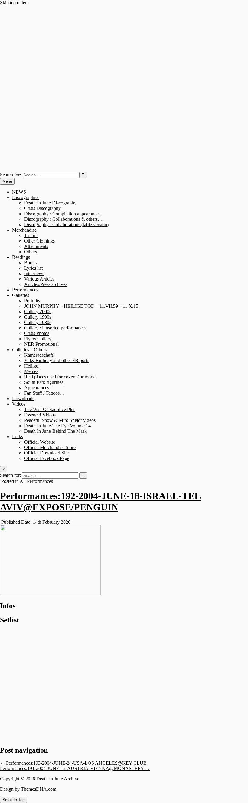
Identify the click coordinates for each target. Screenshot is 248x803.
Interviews (34, 273)
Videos (18, 403)
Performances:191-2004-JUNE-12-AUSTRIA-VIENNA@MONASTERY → (75, 768)
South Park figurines (43, 382)
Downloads (23, 398)
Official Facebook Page (46, 458)
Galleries (20, 295)
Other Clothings (39, 240)
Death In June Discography (50, 202)
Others (30, 251)
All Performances (36, 481)
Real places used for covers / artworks (60, 376)
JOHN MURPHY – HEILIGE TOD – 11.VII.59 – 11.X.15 (81, 306)
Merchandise (24, 230)
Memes (31, 371)
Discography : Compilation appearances (62, 213)
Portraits (32, 300)
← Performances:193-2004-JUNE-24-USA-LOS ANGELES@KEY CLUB (73, 763)
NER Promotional (41, 344)
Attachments (36, 246)
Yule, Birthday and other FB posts (56, 360)
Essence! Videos (40, 414)
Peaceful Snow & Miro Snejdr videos (60, 420)
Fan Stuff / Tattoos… (44, 393)
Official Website (39, 442)
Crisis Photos (36, 333)
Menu (7, 181)
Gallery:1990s (37, 317)
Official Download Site (46, 452)
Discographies (25, 197)
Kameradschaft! (39, 355)
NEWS (19, 191)
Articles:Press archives (45, 284)
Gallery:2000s (37, 311)
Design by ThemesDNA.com (28, 789)
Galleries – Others (29, 349)
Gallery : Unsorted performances (55, 327)
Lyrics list (33, 268)
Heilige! (32, 365)
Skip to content (14, 2)
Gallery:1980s (37, 322)
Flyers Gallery (37, 338)
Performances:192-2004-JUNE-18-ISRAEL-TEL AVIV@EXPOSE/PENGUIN (100, 501)
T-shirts (31, 235)
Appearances (36, 387)
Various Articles (39, 278)
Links (17, 436)
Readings (21, 257)
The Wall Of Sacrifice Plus (49, 409)
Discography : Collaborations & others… (63, 219)
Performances (25, 289)
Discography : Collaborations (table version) (66, 224)
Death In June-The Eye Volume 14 (57, 425)
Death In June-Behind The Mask (55, 431)
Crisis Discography (42, 208)
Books (30, 262)
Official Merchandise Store (50, 447)
